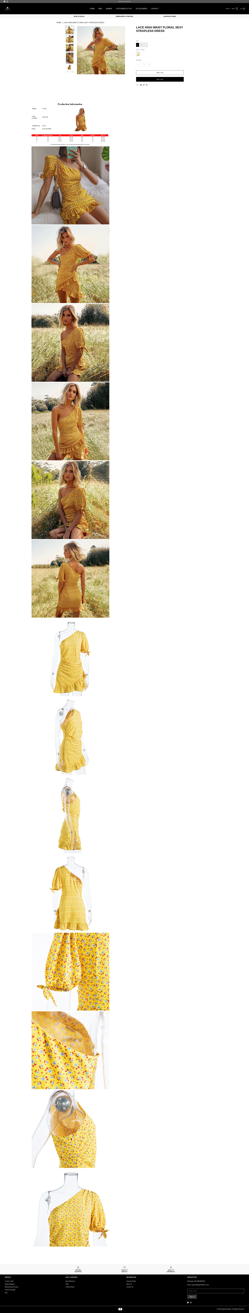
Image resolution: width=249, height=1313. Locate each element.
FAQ (67, 1284)
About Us (129, 1284)
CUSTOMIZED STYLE (124, 8)
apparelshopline (226, 1309)
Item (6, 1292)
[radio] (137, 45)
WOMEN (109, 8)
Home (58, 22)
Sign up (192, 1296)
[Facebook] (4, 1)
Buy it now (160, 79)
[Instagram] (7, 1)
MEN (100, 8)
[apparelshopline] (7, 8)
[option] (69, 30)
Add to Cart (159, 72)
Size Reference (70, 1281)
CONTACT (155, 8)
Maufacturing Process (11, 1287)
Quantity (138, 60)
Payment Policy (131, 1281)
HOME (92, 8)
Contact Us (129, 1287)
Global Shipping (10, 1284)
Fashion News (70, 1287)
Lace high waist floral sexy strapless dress (84, 22)
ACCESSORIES (141, 8)
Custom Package (10, 1289)
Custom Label (9, 1281)
